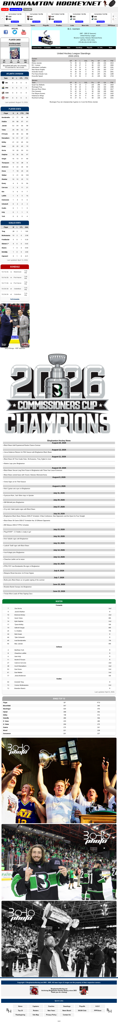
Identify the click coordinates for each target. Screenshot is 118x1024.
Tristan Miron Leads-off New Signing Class (18, 594)
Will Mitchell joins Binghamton (14, 502)
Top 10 (20, 1010)
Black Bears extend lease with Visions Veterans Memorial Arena (25, 475)
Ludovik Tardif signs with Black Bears (16, 545)
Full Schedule (14, 299)
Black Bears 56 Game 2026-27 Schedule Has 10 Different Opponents (27, 520)
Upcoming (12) (16, 9)
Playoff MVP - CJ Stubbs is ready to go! (17, 532)
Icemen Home (37, 47)
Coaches (51, 1006)
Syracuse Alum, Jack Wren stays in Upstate (19, 495)
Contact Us (67, 1015)
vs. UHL (100, 47)
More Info (85, 25)
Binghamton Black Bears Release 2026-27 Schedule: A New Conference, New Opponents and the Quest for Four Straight (44, 516)
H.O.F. (98, 25)
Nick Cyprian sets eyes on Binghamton (17, 488)
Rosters (35, 1010)
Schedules (47, 47)
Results (58, 47)
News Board (66, 1010)
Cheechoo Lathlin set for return (14, 559)
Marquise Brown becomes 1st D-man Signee (19, 573)
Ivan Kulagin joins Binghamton (14, 552)
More (110, 47)
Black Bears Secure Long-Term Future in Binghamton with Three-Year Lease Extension (33, 470)
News (20, 25)
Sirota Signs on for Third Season (15, 482)
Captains (36, 1006)
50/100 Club (82, 1010)
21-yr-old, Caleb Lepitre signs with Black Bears (19, 509)
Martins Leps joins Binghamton (14, 463)
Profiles (59, 25)
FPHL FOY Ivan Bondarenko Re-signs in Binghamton (22, 566)
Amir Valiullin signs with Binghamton (16, 539)
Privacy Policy (51, 1015)
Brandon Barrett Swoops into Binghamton (18, 587)
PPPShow (111, 25)
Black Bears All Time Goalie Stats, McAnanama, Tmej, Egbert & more (27, 459)
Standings (79, 47)
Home (6, 25)
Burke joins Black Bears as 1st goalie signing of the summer (24, 580)
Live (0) (4, 9)
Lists (72, 25)
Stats (68, 47)
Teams (32, 25)
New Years (51, 1010)
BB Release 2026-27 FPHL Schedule (16, 525)
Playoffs (46, 25)
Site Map (36, 1015)
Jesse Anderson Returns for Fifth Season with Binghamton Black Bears (28, 452)
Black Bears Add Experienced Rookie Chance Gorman (22, 445)
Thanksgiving (20, 1015)
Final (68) (27, 9)
